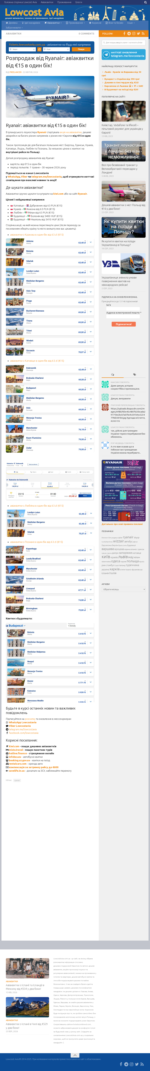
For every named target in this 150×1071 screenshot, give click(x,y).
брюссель (122, 545)
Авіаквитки (47, 2)
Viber (24, 176)
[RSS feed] (143, 33)
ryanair (17, 780)
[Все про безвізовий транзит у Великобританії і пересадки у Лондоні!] (124, 151)
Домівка (12, 22)
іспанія (105, 573)
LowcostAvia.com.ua (61, 959)
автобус (128, 541)
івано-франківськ (134, 569)
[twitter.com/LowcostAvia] (138, 33)
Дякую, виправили (121, 398)
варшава (108, 549)
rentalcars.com (18, 763)
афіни (135, 542)
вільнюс (134, 549)
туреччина (132, 565)
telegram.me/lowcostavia (46, 176)
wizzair (118, 541)
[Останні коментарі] (113, 375)
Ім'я (108, 305)
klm (109, 538)
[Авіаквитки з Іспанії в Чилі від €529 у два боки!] (27, 1007)
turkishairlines (107, 542)
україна (105, 569)
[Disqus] (50, 824)
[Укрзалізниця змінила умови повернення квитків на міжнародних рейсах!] (124, 263)
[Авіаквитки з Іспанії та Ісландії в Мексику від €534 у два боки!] (27, 968)
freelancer (16, 72)
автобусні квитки (85, 977)
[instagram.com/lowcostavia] (133, 33)
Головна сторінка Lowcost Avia (20, 2)
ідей (89, 984)
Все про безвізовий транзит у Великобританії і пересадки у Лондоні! (120, 168)
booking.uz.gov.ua (19, 760)
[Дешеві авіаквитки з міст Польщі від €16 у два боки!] (124, 191)
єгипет (123, 570)
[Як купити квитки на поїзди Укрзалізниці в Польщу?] (124, 227)
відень (127, 549)
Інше (130, 22)
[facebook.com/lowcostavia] (124, 33)
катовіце (137, 553)
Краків (83, 999)
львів (123, 556)
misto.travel (16, 749)
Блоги (78, 2)
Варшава (64, 1002)
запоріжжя (125, 552)
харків (115, 569)
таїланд (122, 565)
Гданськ (56, 1002)
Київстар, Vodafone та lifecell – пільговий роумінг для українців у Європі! (122, 129)
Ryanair (41, 132)
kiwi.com (58, 193)
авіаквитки (57, 969)
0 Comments (86, 33)
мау (130, 557)
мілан (137, 557)
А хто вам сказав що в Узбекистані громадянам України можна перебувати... (126, 449)
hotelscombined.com (82, 1024)
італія (112, 573)
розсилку (30, 718)
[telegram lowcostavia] (129, 33)
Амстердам (58, 1010)
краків (114, 557)
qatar (120, 538)
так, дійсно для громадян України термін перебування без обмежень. (128, 433)
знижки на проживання (85, 973)
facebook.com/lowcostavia (23, 732)
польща (133, 561)
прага (141, 561)
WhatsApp (14, 176)
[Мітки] (135, 375)
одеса (115, 561)
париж (123, 561)
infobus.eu (15, 756)
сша (117, 565)
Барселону (84, 1006)
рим (104, 565)
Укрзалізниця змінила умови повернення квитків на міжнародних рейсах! (119, 281)
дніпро (115, 553)
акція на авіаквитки (71, 132)
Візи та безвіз (115, 22)
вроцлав (119, 549)
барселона (106, 545)
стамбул (110, 565)
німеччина (106, 561)
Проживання (64, 2)
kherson (105, 538)
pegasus (114, 538)
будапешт (131, 545)
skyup (136, 537)
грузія (109, 553)
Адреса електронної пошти (123, 312)
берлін (115, 545)
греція (104, 553)
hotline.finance (18, 753)
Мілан (55, 1006)
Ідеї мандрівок (32, 22)
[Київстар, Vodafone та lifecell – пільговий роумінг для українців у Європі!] (124, 111)
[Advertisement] (124, 348)
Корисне (96, 22)
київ (106, 556)
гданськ (141, 549)
